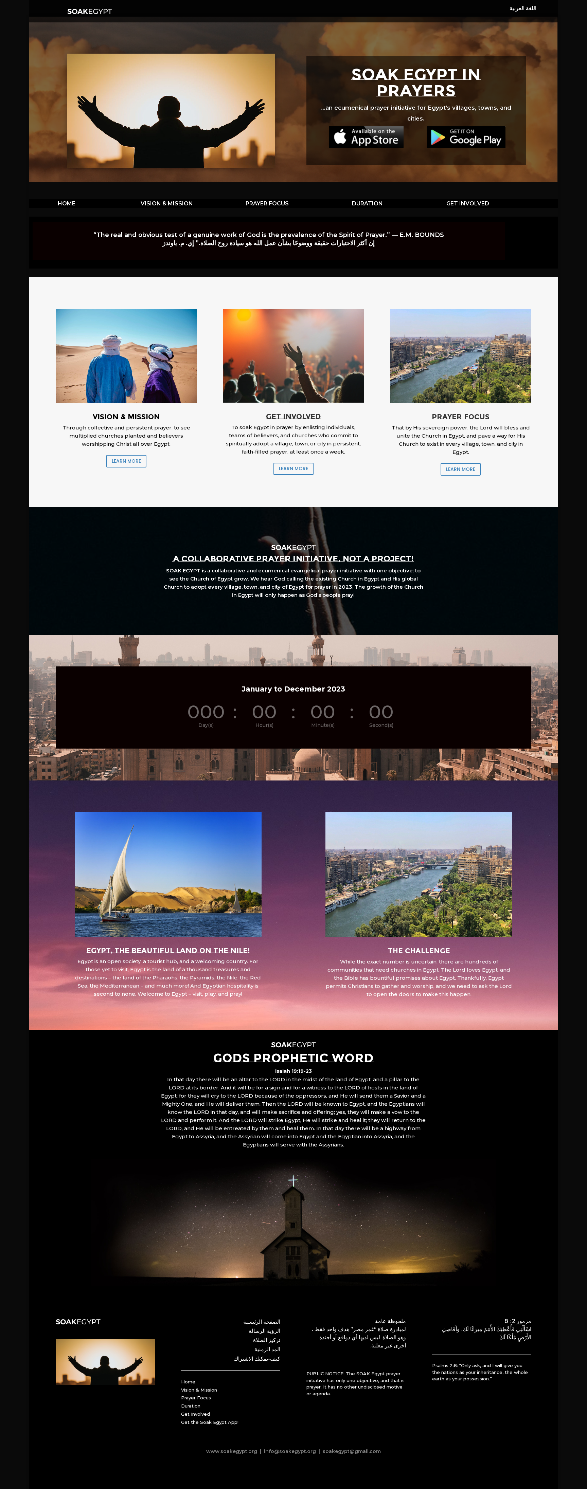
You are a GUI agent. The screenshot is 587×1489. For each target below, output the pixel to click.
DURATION (367, 203)
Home (188, 1381)
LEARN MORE (126, 461)
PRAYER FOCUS (267, 203)
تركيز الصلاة (266, 1340)
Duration (190, 1406)
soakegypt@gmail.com (351, 1451)
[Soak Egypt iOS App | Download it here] (366, 137)
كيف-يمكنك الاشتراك (257, 1359)
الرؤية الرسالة (264, 1331)
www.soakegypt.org (231, 1451)
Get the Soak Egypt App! (209, 1422)
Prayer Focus (196, 1397)
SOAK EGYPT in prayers (416, 82)
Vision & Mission (199, 1390)
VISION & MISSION (167, 203)
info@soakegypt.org (290, 1451)
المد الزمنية (267, 1349)
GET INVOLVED (467, 203)
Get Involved (195, 1414)
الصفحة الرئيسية (261, 1322)
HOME (66, 203)
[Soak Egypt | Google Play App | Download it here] (466, 137)
